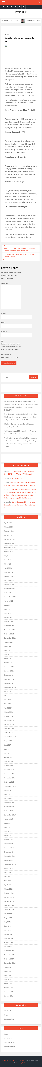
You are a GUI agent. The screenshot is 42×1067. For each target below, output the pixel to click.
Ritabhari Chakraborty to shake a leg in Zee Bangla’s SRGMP (20, 255)
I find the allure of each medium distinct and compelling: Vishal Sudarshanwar (19, 425)
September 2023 (10, 547)
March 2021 (8, 663)
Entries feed (8, 1038)
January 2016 (9, 897)
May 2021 (7, 654)
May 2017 (7, 831)
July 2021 (7, 646)
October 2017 (9, 811)
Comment (5, 283)
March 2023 (8, 572)
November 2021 (9, 630)
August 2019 (8, 741)
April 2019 (8, 757)
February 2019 (9, 765)
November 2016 (9, 856)
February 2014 (9, 992)
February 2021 (9, 667)
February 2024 (9, 531)
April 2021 (8, 658)
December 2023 (9, 539)
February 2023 (9, 576)
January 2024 (9, 535)
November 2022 (9, 589)
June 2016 (7, 877)
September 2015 (10, 914)
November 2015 (9, 905)
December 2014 (9, 951)
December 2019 (9, 724)
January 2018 (9, 798)
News (7, 34)
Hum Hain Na (17, 478)
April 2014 (8, 983)
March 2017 (8, 840)
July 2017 (7, 823)
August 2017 (8, 819)
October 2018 (9, 782)
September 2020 (10, 687)
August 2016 (8, 868)
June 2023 (7, 560)
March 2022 (8, 621)
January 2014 (9, 996)
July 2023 (7, 556)
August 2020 (8, 691)
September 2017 (10, 815)
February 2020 (9, 716)
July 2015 (7, 922)
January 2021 (9, 671)
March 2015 (8, 938)
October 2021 (9, 634)
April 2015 (8, 934)
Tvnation (21, 11)
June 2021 (7, 650)
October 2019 (9, 733)
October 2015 (9, 909)
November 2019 (9, 728)
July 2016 (7, 872)
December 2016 (9, 852)
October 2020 (9, 683)
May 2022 (7, 613)
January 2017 (9, 848)
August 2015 (8, 918)
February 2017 (9, 844)
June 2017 (7, 827)
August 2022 (8, 601)
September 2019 (10, 737)
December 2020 (9, 675)
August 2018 (8, 790)
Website (4, 332)
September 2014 (10, 963)
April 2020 (8, 708)
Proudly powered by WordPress (13, 1060)
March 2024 (8, 527)
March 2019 (8, 761)
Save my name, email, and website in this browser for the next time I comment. (11, 346)
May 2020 (7, 704)
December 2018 (9, 774)
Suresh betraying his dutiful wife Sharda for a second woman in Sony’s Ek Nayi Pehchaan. (19, 505)
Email (3, 322)
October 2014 (9, 959)
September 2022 (10, 597)
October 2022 (9, 593)
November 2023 (9, 543)
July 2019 (7, 745)
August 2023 (8, 552)
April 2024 (8, 523)
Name (4, 313)
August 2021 (8, 642)
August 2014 (8, 967)
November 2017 (9, 807)
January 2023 (9, 580)
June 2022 (7, 609)
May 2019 (7, 753)
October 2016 (9, 860)
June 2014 (7, 975)
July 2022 (7, 605)
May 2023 (7, 564)
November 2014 (9, 955)
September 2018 (10, 786)
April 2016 (8, 885)
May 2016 (7, 881)
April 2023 (8, 568)
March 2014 (8, 988)
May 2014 (7, 979)
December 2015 (9, 901)
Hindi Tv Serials (9, 1011)
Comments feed (9, 1042)
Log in (6, 1034)
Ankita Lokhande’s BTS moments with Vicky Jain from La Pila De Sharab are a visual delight (20, 432)
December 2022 (9, 584)
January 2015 (9, 946)
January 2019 (9, 770)
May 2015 (7, 930)
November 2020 (9, 679)
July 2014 (7, 971)
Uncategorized (9, 1019)
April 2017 (8, 835)
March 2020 (8, 712)
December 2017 (9, 802)
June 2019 (7, 749)
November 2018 (9, 778)
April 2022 (8, 617)
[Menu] (3, 2)
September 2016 (10, 864)
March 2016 (8, 889)
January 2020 (9, 720)
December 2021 (9, 626)
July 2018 (7, 794)
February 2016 (9, 893)
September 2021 (10, 638)
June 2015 (7, 926)
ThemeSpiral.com (22, 1063)
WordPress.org (9, 1046)
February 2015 (9, 942)
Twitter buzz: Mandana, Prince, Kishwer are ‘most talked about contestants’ (19, 250)
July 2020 (7, 696)
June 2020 (7, 700)
